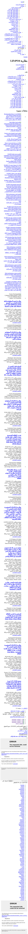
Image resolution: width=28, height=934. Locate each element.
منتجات (22, 6)
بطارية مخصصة (14, 20)
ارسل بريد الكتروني (22, 730)
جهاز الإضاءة (15, 25)
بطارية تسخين (14, 23)
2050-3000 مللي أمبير (12, 12)
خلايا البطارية (17, 36)
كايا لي (25, 732)
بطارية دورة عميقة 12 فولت (14, 42)
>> (22, 708)
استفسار (19, 322)
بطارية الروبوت (14, 31)
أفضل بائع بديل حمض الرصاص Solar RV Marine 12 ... (13, 130)
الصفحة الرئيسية (20, 4)
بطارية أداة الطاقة (13, 29)
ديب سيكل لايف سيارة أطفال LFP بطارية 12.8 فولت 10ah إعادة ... (12, 150)
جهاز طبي (15, 26)
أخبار (23, 45)
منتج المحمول (14, 28)
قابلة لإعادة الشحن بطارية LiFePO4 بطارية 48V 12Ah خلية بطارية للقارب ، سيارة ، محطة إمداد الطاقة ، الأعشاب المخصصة (12, 586)
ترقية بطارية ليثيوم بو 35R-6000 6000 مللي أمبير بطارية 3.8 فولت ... (12, 290)
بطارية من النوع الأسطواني (11, 33)
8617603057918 (23, 733)
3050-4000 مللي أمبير (12, 13)
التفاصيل (14, 322)
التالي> (24, 708)
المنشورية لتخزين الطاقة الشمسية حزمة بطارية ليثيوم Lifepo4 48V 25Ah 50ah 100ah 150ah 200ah (13, 616)
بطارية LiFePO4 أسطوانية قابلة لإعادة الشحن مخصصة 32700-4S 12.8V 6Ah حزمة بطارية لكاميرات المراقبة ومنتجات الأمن (12, 335)
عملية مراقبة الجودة (16, 51)
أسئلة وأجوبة (21, 47)
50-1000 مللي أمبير (13, 9)
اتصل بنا (22, 54)
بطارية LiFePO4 (17, 32)
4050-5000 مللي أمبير (12, 14)
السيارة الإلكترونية (13, 22)
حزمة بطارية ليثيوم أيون (15, 19)
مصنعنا (19, 53)
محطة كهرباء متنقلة (16, 44)
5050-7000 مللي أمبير (12, 16)
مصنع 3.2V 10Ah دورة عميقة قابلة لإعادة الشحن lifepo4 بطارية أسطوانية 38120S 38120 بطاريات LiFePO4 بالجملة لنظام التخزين (13, 685)
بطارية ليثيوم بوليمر (16, 7)
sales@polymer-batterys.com (17, 716)
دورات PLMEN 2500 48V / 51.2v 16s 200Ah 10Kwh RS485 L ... (12, 181)
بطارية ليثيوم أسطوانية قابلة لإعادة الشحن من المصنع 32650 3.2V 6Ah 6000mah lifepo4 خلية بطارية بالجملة (12, 303)
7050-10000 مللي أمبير (12, 17)
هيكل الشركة (17, 50)
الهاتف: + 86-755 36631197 (17, 711)
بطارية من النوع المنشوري (11, 35)
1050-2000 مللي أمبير (12, 10)
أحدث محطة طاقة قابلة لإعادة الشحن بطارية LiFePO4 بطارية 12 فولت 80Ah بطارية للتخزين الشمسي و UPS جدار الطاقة (13, 474)
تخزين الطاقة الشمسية (15, 41)
